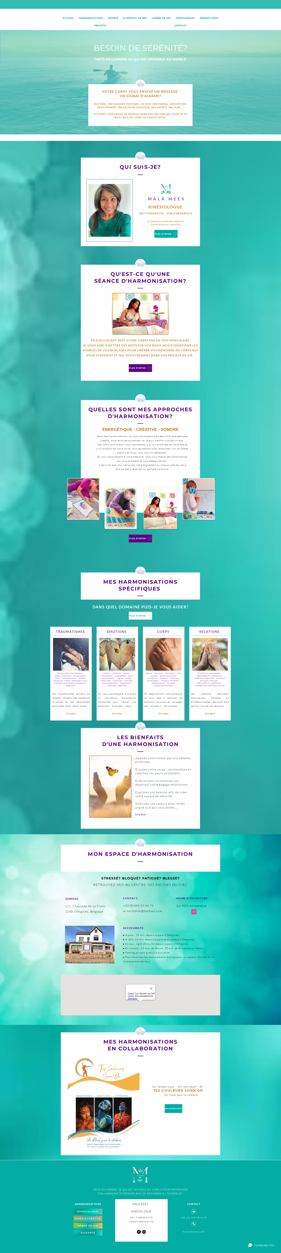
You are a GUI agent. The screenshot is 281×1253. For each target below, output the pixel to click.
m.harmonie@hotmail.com (142, 911)
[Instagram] (194, 911)
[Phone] (194, 1224)
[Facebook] (139, 1232)
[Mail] (194, 1211)
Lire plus (71, 713)
